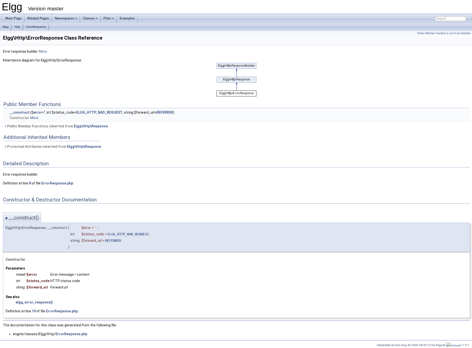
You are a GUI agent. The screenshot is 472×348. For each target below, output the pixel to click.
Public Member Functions (431, 33)
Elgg (6, 26)
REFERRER (164, 112)
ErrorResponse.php (57, 183)
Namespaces (64, 18)
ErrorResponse (36, 26)
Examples (127, 18)
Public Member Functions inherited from (57, 126)
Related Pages (38, 18)
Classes (89, 18)
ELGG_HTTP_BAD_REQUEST (99, 112)
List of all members (460, 33)
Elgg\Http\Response (91, 126)
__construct (20, 112)
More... (44, 51)
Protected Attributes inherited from (53, 147)
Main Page (13, 18)
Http (17, 26)
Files (107, 18)
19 (34, 311)
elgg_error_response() (34, 302)
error (37, 112)
